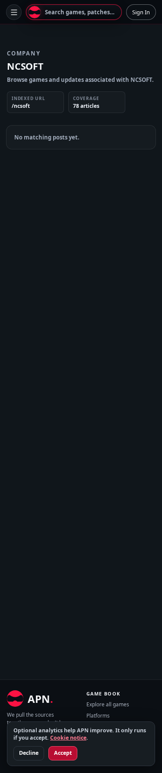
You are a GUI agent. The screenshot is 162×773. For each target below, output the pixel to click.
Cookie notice (68, 737)
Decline (28, 753)
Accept (63, 753)
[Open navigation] (14, 12)
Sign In (141, 12)
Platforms (98, 715)
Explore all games (107, 704)
